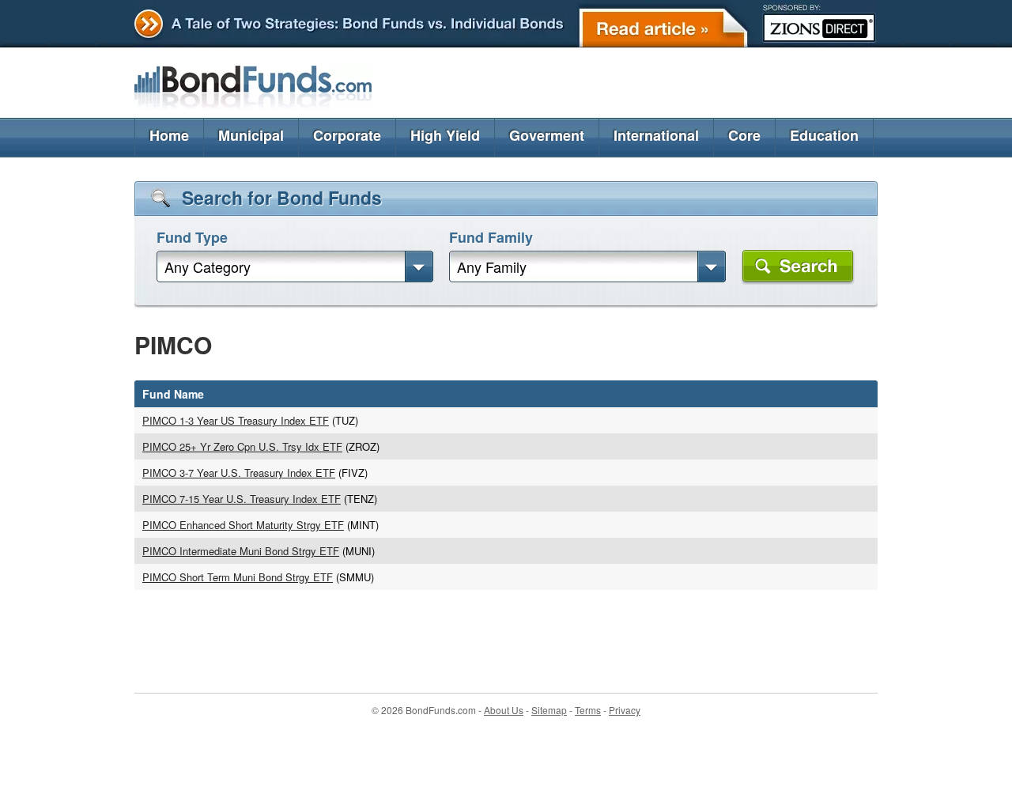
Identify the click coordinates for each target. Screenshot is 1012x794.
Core (744, 135)
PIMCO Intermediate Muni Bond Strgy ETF (240, 550)
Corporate (347, 135)
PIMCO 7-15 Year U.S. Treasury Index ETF (241, 498)
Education (824, 135)
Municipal (251, 135)
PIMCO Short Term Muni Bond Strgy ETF (237, 576)
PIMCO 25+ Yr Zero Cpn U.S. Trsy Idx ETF (242, 446)
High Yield (445, 135)
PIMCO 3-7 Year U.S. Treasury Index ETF (238, 472)
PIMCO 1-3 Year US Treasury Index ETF (235, 420)
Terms (588, 709)
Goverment (546, 135)
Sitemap (549, 709)
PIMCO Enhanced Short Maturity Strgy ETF (243, 524)
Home (169, 135)
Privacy (624, 709)
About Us (503, 709)
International (656, 135)
